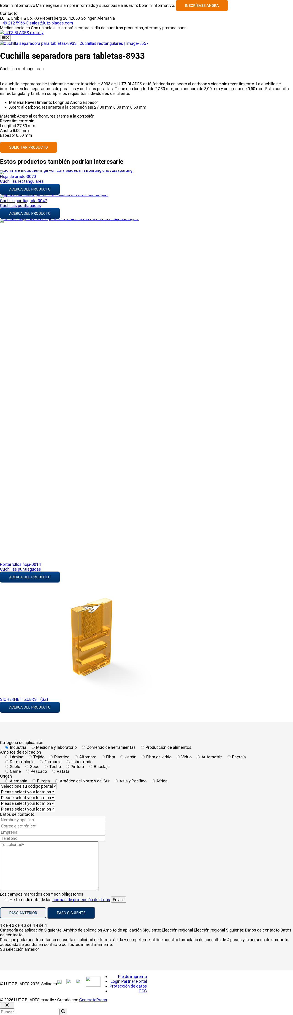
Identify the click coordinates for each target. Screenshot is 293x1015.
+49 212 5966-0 (14, 23)
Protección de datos (128, 986)
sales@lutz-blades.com (51, 23)
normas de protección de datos (81, 899)
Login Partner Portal (129, 981)
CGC (143, 990)
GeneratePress (93, 999)
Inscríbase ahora (202, 5)
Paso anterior (23, 913)
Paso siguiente (71, 913)
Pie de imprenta (132, 976)
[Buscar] (63, 1012)
